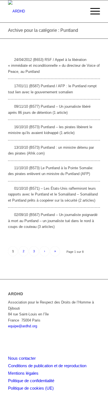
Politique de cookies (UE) (31, 388)
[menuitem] (92, 11)
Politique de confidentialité (31, 380)
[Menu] (92, 11)
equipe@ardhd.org (22, 326)
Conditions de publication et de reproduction (47, 365)
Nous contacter (22, 358)
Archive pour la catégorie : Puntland (43, 30)
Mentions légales (23, 373)
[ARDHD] (44, 11)
